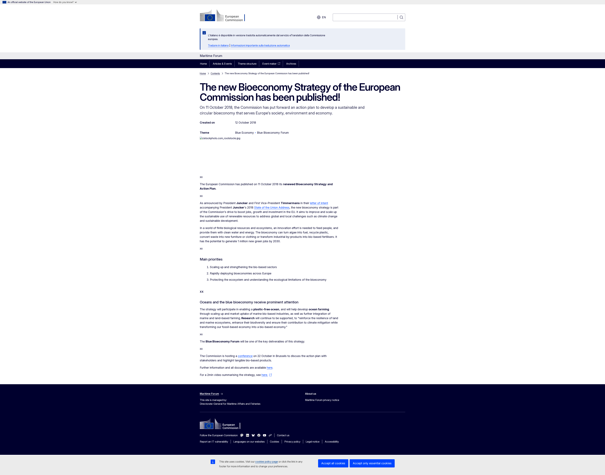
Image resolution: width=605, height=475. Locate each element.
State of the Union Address (271, 207)
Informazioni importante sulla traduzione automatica (260, 45)
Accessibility (332, 441)
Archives (291, 63)
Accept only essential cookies (372, 463)
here (269, 367)
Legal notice (313, 441)
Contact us (283, 435)
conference (245, 356)
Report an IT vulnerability (214, 441)
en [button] (324, 17)
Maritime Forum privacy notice (322, 400)
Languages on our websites (249, 441)
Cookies (274, 441)
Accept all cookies (333, 463)
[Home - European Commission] (225, 15)
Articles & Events (222, 63)
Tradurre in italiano (218, 45)
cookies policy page (266, 461)
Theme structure (247, 63)
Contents (215, 73)
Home (203, 63)
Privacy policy (292, 441)
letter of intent (319, 203)
